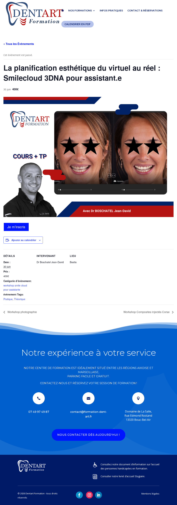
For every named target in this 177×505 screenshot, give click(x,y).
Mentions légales (150, 493)
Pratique (8, 299)
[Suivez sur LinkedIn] (98, 495)
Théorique (19, 299)
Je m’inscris (16, 226)
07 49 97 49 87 (38, 411)
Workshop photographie (22, 312)
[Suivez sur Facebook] (79, 495)
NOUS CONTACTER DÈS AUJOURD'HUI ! (88, 434)
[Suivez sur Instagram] (89, 495)
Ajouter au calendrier (23, 240)
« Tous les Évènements (18, 44)
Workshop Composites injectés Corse (146, 312)
